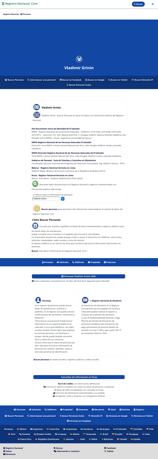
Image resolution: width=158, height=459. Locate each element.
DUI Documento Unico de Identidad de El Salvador (56, 128)
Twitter (110, 451)
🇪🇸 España (135, 439)
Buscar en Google (95, 80)
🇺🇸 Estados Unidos (42, 434)
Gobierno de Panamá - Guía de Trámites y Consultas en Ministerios (64, 160)
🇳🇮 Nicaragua (103, 429)
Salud (113, 409)
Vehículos (64, 262)
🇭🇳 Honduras (87, 429)
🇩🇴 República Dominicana (47, 439)
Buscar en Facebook (71, 80)
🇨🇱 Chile (150, 429)
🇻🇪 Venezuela (89, 434)
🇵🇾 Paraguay (132, 434)
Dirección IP (96, 416)
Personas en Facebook (80, 421)
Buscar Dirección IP (143, 80)
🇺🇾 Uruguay (60, 434)
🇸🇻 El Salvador (120, 429)
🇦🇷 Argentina (36, 429)
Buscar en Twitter (119, 80)
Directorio (10, 454)
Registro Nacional (14, 448)
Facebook (111, 448)
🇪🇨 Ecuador (117, 434)
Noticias (125, 409)
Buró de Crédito (66, 383)
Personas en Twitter (143, 416)
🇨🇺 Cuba (146, 434)
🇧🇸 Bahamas (107, 439)
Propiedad (95, 262)
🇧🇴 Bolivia (74, 434)
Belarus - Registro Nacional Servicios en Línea (53, 168)
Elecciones (99, 409)
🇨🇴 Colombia (136, 429)
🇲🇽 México (21, 429)
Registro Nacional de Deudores (107, 300)
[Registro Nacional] (153, 4)
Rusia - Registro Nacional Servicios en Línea (52, 175)
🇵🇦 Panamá (24, 434)
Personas (48, 262)
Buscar (139, 4)
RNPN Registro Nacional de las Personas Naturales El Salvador (62, 142)
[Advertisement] (79, 39)
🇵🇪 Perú (11, 434)
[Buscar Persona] (62, 199)
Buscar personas (49, 209)
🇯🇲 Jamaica (68, 439)
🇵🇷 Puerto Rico (24, 439)
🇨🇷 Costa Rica (53, 429)
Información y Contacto (68, 451)
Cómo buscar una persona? (42, 80)
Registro (140, 409)
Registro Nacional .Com (21, 3)
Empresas (111, 262)
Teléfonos (79, 262)
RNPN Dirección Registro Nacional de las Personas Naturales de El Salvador (68, 153)
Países (8, 451)
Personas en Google (117, 416)
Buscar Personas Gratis (79, 85)
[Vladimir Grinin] (79, 59)
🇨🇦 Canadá (122, 439)
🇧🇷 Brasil (104, 434)
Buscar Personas (15, 80)
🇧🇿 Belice (93, 439)
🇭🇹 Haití (81, 439)
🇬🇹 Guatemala (70, 429)
